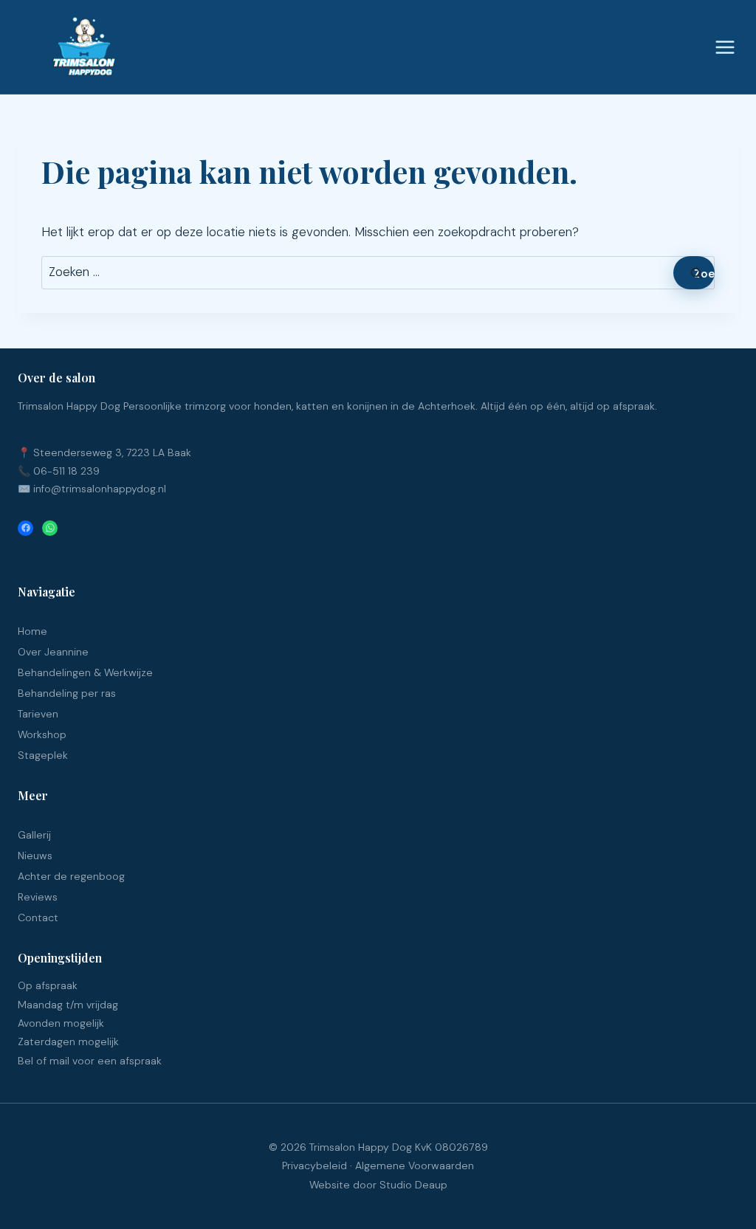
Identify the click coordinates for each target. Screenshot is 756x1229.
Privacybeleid (314, 1165)
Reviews (38, 896)
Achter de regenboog (71, 876)
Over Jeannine (53, 651)
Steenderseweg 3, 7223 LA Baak (112, 452)
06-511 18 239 (66, 471)
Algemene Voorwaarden (414, 1165)
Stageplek (43, 755)
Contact (38, 917)
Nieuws (35, 855)
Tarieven (38, 713)
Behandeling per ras (67, 693)
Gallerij (34, 834)
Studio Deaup (413, 1184)
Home (32, 631)
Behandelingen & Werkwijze (85, 672)
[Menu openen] (723, 47)
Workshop (42, 734)
